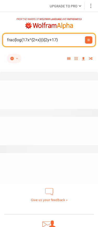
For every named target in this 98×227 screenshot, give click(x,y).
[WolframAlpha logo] (49, 25)
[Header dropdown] (91, 6)
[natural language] (14, 58)
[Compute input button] (88, 40)
